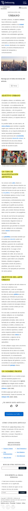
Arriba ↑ (24, 503)
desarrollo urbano (17, 138)
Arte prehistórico (22, 448)
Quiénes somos (5, 503)
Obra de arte (7, 457)
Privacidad (12, 503)
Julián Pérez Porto (15, 427)
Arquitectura (6, 6)
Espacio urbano (8, 448)
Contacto (18, 503)
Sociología (4, 8)
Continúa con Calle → (14, 414)
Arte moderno (21, 452)
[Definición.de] (7, 3)
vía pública (6, 193)
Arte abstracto (21, 456)
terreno (7, 45)
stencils (12, 239)
